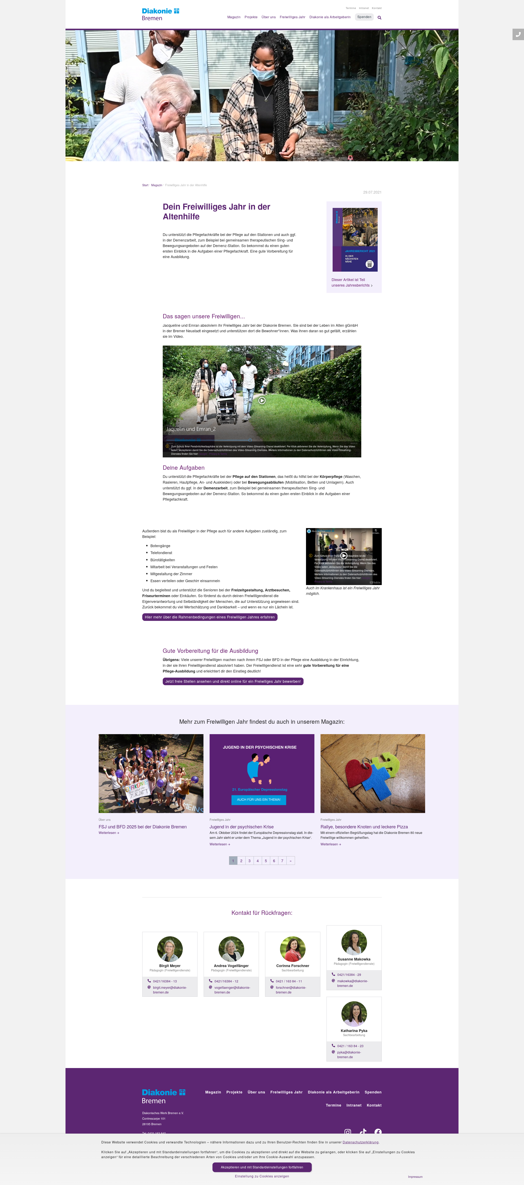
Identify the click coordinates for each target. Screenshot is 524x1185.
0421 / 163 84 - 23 (350, 1045)
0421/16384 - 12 (226, 981)
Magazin (234, 17)
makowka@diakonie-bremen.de (352, 983)
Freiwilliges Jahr (292, 17)
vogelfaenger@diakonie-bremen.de (232, 989)
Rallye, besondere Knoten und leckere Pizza (364, 826)
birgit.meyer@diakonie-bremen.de (170, 989)
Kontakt (377, 8)
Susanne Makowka (354, 959)
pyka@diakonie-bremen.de (349, 1054)
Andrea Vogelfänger (231, 965)
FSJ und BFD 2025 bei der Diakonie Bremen (143, 826)
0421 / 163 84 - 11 (289, 981)
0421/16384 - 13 (165, 981)
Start (145, 185)
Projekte (251, 17)
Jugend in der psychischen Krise (242, 826)
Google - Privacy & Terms (213, 453)
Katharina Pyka (354, 1030)
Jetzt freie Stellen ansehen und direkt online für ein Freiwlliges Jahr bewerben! (233, 681)
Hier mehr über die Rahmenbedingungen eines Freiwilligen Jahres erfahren (210, 616)
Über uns (269, 17)
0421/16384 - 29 (349, 974)
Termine (351, 8)
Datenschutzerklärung (361, 1142)
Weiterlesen (107, 832)
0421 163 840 (157, 1133)
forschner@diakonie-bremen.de (291, 989)
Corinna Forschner (292, 965)
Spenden (364, 16)
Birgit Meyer (170, 965)
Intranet (364, 8)
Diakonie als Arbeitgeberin (330, 17)
